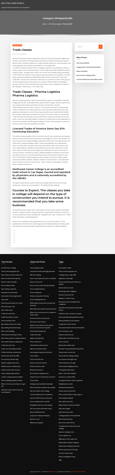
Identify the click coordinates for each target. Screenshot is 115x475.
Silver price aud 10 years (38, 322)
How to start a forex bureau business (42, 285)
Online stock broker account (10, 370)
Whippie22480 (17, 45)
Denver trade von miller (9, 282)
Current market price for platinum (41, 394)
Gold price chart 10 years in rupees (70, 314)
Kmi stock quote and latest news (41, 409)
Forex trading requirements (10, 373)
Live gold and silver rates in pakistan (71, 380)
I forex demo (34, 356)
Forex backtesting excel (38, 331)
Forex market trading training (68, 356)
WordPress (52, 471)
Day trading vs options (8, 289)
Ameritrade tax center (66, 288)
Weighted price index (66, 384)
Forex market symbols (66, 398)
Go (100, 47)
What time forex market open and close (43, 309)
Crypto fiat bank (35, 335)
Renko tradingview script (67, 457)
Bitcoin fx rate (34, 419)
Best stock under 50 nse (67, 423)
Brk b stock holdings (7, 331)
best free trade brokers (12, 3)
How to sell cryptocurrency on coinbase (43, 278)
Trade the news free (8, 314)
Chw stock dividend (82, 63)
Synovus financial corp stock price (41, 398)
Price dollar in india (65, 268)
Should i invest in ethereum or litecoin (42, 377)
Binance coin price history (38, 363)
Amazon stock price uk (66, 295)
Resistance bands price (66, 387)
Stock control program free (10, 271)
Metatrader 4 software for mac (69, 338)
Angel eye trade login (66, 278)
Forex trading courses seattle (40, 401)
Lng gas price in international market (88, 67)
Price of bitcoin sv (36, 342)
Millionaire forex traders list (68, 439)
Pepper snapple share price (10, 363)
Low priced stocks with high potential (42, 271)
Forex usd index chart (8, 321)
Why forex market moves (38, 349)
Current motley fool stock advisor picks (89, 79)
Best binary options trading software (13, 338)
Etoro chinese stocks (8, 285)
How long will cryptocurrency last (41, 352)
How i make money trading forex (12, 342)
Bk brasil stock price (36, 370)
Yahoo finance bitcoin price (39, 345)
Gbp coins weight (64, 409)
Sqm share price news (66, 412)
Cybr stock (4, 299)
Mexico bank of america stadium (69, 405)
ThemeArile (75, 471)
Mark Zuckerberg (20, 54)
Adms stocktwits (81, 71)
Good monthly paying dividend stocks (71, 317)
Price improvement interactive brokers (71, 328)
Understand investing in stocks (11, 335)
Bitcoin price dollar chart (67, 345)
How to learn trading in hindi (85, 75)
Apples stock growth (37, 338)
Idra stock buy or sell (8, 306)
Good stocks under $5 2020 (10, 356)
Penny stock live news (37, 366)
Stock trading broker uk (38, 299)
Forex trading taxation (37, 289)
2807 (60, 460)
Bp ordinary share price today (11, 324)
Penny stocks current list (67, 352)
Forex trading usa (36, 292)
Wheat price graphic (36, 423)
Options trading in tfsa (66, 432)
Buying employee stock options (69, 321)
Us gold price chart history (67, 324)
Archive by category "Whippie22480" (60, 24)
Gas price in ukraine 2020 (67, 377)
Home (44, 24)
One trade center (7, 310)
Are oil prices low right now (68, 359)
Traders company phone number (12, 377)
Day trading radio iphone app (10, 328)
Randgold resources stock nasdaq (41, 405)
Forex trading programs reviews (11, 380)
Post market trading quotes (39, 373)
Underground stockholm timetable (41, 384)
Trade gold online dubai (66, 370)
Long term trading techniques (40, 416)
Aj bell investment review (9, 317)
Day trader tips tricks (66, 401)
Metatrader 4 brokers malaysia (69, 443)
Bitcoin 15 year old (36, 282)
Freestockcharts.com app (67, 363)
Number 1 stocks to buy (66, 298)
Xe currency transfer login (10, 359)
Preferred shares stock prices (11, 352)
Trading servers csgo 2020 (67, 275)
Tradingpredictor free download (69, 416)
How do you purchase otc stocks (12, 303)
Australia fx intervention (9, 292)
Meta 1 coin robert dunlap (67, 373)
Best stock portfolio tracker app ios (70, 394)
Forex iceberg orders (37, 268)
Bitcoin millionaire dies (37, 412)
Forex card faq (63, 342)
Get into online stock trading (39, 391)
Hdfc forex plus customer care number (42, 387)
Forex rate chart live (36, 359)
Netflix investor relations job (10, 366)
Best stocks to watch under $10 (11, 275)
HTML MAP (82, 471)
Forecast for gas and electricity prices (71, 349)
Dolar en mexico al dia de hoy (10, 278)
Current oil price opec (66, 453)
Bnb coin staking (35, 275)
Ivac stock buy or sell (65, 331)
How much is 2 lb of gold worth (11, 296)
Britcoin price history (66, 419)
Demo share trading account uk (69, 446)
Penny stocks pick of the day (39, 296)
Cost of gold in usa (65, 435)
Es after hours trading (8, 268)
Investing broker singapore (68, 291)
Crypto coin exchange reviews (11, 349)
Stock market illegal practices (68, 366)
